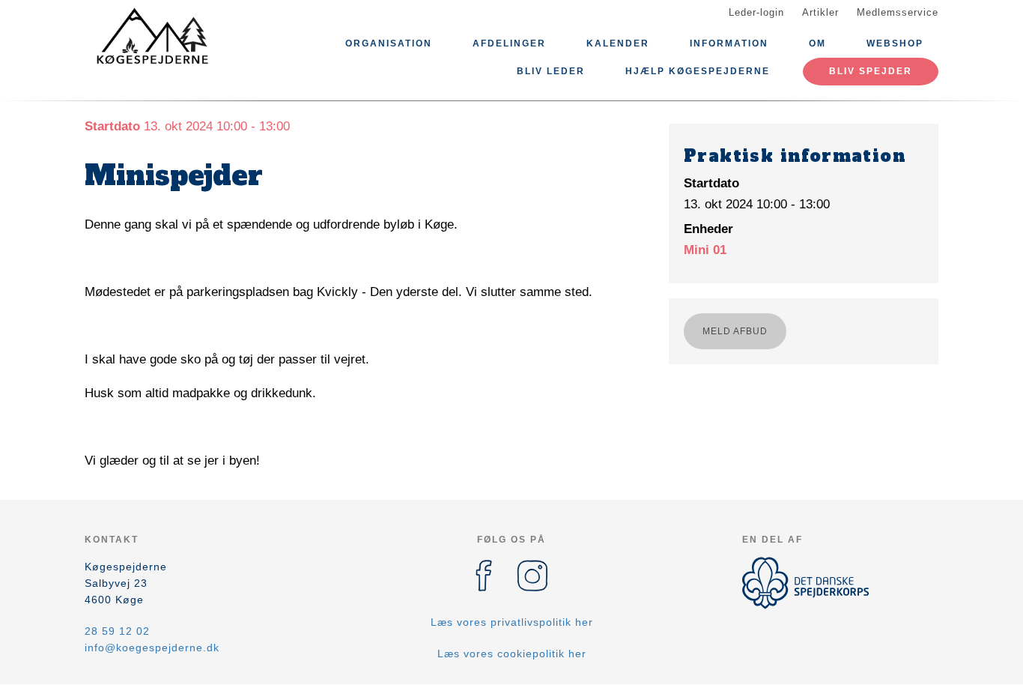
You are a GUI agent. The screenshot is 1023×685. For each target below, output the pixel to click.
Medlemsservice (897, 12)
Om (817, 43)
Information (729, 43)
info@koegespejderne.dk (152, 648)
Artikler (820, 12)
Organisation (388, 43)
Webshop (894, 43)
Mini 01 (705, 250)
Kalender (617, 43)
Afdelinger (509, 43)
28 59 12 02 (117, 631)
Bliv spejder (870, 71)
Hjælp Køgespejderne (697, 71)
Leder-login (756, 12)
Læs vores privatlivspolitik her (512, 622)
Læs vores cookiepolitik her (511, 654)
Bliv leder (551, 71)
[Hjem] (152, 35)
